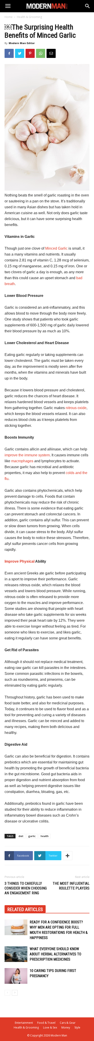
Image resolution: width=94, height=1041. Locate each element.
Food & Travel (46, 1023)
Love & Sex (50, 1027)
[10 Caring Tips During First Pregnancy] (16, 976)
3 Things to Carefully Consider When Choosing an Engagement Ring (26, 888)
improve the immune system (27, 455)
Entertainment (24, 1023)
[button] (87, 6)
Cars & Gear (68, 1023)
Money (65, 1027)
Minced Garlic (56, 248)
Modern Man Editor (22, 43)
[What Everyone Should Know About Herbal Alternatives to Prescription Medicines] (16, 954)
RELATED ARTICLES (25, 909)
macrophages (22, 461)
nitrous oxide (76, 408)
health (45, 836)
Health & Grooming (29, 17)
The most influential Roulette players (71, 885)
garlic (32, 836)
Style (77, 1027)
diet (20, 836)
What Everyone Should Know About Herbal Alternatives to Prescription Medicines (55, 954)
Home (9, 17)
